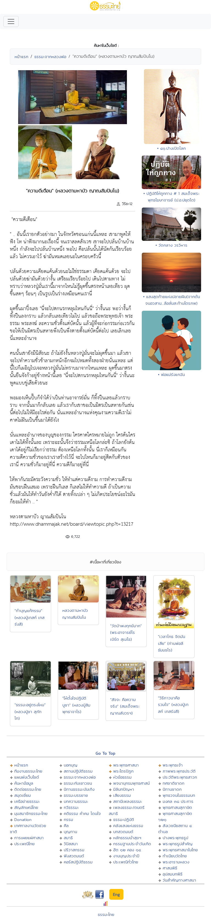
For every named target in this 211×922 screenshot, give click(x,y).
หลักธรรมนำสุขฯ (127, 838)
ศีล (66, 825)
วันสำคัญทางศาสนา (179, 880)
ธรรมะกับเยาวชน (78, 783)
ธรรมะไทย (106, 914)
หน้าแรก (21, 56)
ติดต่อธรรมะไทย (27, 789)
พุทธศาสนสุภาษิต (177, 807)
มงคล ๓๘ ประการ (178, 801)
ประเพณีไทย (24, 844)
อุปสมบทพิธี (172, 874)
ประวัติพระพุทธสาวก (180, 777)
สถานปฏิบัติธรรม (78, 771)
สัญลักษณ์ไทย (26, 807)
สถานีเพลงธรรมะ (127, 801)
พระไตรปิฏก (123, 771)
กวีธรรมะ (71, 807)
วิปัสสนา (71, 844)
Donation (23, 819)
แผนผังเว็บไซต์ (26, 777)
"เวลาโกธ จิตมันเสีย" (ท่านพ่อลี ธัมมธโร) (171, 643)
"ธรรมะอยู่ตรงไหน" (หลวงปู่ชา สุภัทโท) (30, 711)
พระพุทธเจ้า (173, 765)
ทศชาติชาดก (173, 783)
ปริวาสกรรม (74, 850)
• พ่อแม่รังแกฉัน (171, 374)
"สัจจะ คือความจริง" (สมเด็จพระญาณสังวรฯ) (125, 706)
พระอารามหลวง (176, 862)
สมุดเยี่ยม (22, 795)
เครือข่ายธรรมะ (27, 801)
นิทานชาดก (172, 789)
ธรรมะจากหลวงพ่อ (50, 56)
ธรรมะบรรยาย (76, 795)
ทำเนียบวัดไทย (175, 856)
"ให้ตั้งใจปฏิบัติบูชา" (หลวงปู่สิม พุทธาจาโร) (76, 704)
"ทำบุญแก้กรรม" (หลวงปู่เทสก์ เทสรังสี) (30, 617)
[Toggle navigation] (11, 21)
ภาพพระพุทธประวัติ (179, 771)
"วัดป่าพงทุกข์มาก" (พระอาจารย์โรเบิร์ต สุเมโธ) (126, 632)
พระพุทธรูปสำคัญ (178, 844)
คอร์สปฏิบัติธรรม (78, 862)
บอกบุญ (70, 765)
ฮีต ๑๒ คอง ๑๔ (127, 850)
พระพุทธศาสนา (126, 765)
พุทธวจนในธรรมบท (179, 795)
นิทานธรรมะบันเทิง (79, 789)
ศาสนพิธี (170, 868)
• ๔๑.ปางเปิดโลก (171, 148)
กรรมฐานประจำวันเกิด (132, 844)
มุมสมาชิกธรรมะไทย (31, 813)
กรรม (68, 819)
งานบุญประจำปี (126, 856)
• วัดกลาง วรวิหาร (171, 245)
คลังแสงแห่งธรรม (128, 825)
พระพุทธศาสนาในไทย (180, 850)
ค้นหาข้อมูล (23, 783)
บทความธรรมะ (76, 801)
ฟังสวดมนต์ (74, 856)
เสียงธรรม (122, 795)
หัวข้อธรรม (122, 777)
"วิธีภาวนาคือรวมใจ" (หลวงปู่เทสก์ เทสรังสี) (173, 704)
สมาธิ (68, 838)
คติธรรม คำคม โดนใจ (82, 813)
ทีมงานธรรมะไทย (28, 771)
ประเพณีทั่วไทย (125, 862)
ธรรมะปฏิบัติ (123, 819)
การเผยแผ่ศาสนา (29, 838)
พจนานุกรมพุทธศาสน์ (131, 783)
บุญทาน (70, 831)
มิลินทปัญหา (123, 789)
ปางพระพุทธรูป (175, 838)
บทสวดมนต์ (123, 831)
